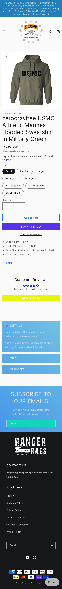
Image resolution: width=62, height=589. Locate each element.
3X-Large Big (13, 185)
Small (9, 171)
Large (40, 171)
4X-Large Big (36, 185)
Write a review (31, 297)
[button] (3, 31)
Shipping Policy (14, 503)
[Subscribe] (51, 423)
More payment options (31, 234)
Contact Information (17, 524)
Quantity (6, 200)
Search (10, 495)
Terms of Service (15, 517)
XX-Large (28, 178)
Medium (24, 171)
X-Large (10, 178)
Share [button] (9, 262)
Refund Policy (13, 510)
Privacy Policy (13, 531)
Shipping (6, 151)
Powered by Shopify (38, 583)
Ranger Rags (26, 583)
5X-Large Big (13, 192)
